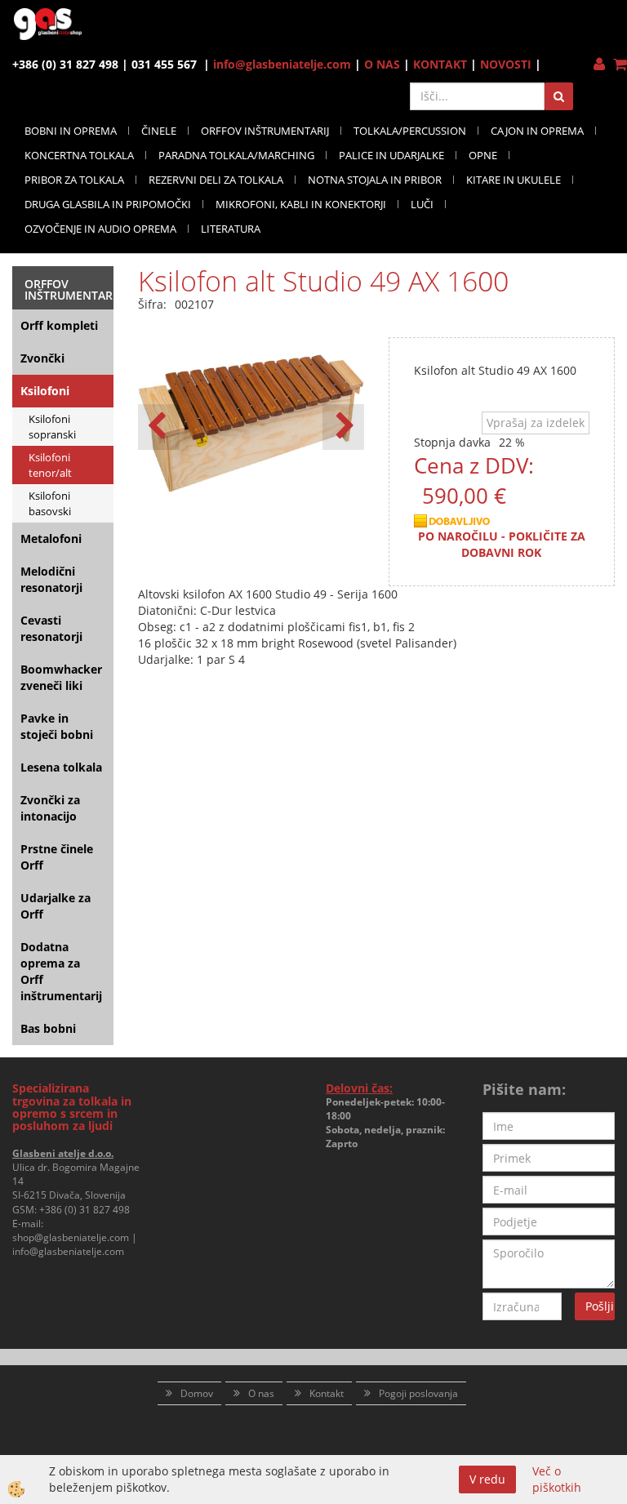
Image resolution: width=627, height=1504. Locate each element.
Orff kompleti (59, 325)
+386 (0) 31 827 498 (84, 1210)
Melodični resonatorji (51, 579)
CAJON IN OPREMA (537, 130)
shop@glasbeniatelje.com (70, 1237)
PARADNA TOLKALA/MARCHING (236, 155)
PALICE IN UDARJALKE (391, 155)
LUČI (422, 204)
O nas (261, 1393)
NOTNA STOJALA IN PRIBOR (375, 179)
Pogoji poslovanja (418, 1393)
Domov (196, 1393)
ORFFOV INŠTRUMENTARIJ (265, 130)
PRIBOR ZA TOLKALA (74, 179)
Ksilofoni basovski (50, 503)
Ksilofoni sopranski (52, 427)
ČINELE (158, 130)
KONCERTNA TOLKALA (79, 155)
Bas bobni (48, 1028)
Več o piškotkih (556, 1479)
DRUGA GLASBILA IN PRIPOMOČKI (107, 204)
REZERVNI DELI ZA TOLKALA (216, 179)
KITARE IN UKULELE (513, 179)
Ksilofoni (44, 390)
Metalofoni (51, 538)
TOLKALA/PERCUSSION (410, 130)
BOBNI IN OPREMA (70, 130)
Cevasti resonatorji (51, 628)
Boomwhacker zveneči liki (61, 677)
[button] (343, 427)
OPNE (483, 155)
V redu (487, 1479)
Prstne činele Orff (56, 857)
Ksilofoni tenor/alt (50, 465)
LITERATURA (230, 228)
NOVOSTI (505, 64)
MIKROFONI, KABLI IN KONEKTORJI (301, 204)
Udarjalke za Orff (55, 906)
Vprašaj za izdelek (536, 422)
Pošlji (599, 1306)
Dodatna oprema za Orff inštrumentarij (61, 971)
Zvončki (42, 358)
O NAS (382, 64)
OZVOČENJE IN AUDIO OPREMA (100, 228)
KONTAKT (440, 64)
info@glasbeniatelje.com (282, 64)
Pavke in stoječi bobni (56, 726)
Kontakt (326, 1393)
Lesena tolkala (61, 767)
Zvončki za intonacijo (50, 808)
